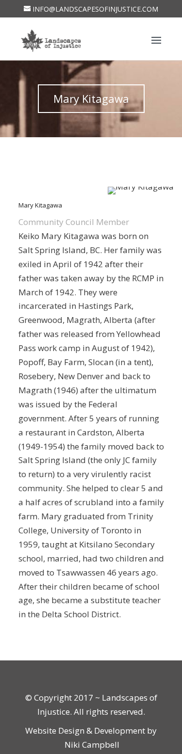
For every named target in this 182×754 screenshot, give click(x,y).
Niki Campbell (91, 744)
